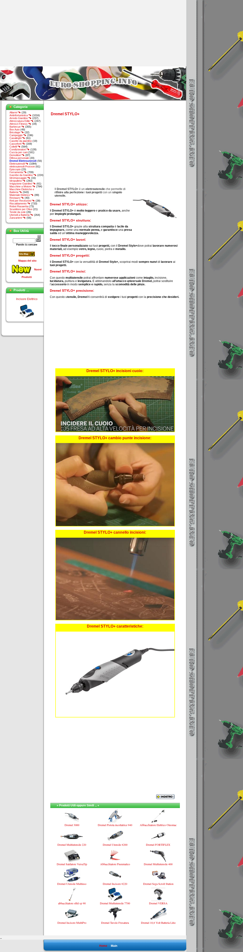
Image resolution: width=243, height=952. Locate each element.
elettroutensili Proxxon (22, 166)
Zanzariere (16, 217)
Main (114, 945)
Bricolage (15, 132)
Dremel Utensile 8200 (115, 844)
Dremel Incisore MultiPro (71, 922)
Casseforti (15, 143)
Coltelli (13, 146)
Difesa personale (19, 158)
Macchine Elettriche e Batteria (21, 191)
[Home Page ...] (93, 99)
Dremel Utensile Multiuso (71, 884)
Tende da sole (17, 212)
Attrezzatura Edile (20, 121)
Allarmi (13, 112)
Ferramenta (16, 172)
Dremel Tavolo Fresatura (115, 922)
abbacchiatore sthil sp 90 (72, 903)
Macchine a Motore (20, 186)
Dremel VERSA (158, 903)
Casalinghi (15, 138)
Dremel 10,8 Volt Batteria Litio (158, 922)
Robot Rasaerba (18, 206)
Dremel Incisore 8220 (115, 884)
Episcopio (15, 169)
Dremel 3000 (72, 825)
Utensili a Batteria (19, 214)
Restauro (15, 197)
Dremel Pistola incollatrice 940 (115, 825)
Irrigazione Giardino (21, 183)
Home (103, 945)
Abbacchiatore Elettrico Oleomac (158, 825)
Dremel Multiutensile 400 (158, 864)
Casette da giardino (20, 140)
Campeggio (16, 135)
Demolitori (15, 155)
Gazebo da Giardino (21, 175)
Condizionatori (18, 149)
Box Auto (14, 129)
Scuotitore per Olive (20, 209)
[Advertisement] (40, 33)
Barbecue (15, 126)
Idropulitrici (16, 180)
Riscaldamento (18, 203)
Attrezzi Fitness (18, 123)
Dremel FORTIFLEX (158, 844)
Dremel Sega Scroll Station (158, 884)
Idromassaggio (18, 177)
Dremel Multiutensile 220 (71, 844)
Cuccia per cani (18, 152)
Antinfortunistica (18, 115)
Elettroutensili (17, 163)
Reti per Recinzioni (20, 200)
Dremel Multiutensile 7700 (27, 314)
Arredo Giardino (18, 118)
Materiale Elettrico (20, 195)
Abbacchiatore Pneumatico (115, 864)
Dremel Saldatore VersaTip (72, 864)
